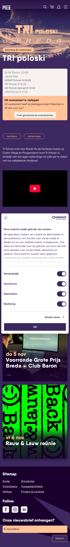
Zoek (45, 7)
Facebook (6, 509)
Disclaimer (28, 481)
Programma (38, 7)
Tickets (52, 7)
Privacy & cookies (32, 491)
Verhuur (7, 491)
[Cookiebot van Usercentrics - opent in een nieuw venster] (52, 218)
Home (6, 481)
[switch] (61, 283)
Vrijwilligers (10, 486)
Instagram (15, 509)
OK (35, 327)
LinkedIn (24, 509)
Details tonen (52, 317)
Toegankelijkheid (32, 486)
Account (59, 7)
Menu (65, 7)
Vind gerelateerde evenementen (35, 115)
